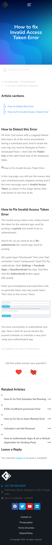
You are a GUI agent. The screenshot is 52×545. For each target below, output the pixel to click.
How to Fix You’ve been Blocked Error (24, 418)
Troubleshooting (28, 81)
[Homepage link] (5, 4)
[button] (29, 4)
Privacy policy (26, 522)
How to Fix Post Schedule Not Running (25, 399)
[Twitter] (22, 506)
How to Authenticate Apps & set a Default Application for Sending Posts (27, 440)
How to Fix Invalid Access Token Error (28, 112)
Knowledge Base (11, 81)
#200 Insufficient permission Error (22, 409)
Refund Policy (26, 533)
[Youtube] (29, 506)
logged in (20, 458)
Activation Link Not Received (19, 428)
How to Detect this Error (21, 106)
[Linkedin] (37, 506)
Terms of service (26, 527)
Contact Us (26, 517)
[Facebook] (15, 506)
